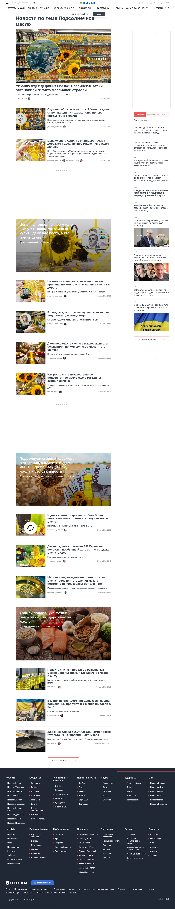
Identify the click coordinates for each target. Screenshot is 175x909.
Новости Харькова (15, 787)
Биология (107, 791)
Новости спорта (86, 777)
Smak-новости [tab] (153, 114)
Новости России (157, 791)
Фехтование (84, 804)
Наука (104, 777)
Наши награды (135, 889)
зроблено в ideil (163, 899)
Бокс (81, 787)
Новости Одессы (14, 796)
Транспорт (59, 790)
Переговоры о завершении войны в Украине (28, 8)
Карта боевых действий (37, 835)
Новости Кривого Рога (14, 809)
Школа (34, 804)
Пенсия (129, 829)
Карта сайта (27, 893)
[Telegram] (147, 3)
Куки (86, 14)
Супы (152, 843)
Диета (129, 791)
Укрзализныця (61, 807)
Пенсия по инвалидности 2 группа (133, 841)
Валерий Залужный (87, 851)
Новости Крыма (14, 819)
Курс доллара (61, 803)
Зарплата (35, 783)
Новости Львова (14, 800)
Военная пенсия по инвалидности (135, 848)
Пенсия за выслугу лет (134, 859)
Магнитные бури (14, 860)
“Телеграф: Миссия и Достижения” (132, 8)
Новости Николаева (16, 823)
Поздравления (13, 864)
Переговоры (36, 845)
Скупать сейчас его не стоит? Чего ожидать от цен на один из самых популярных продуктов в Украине (78, 112)
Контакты (150, 889)
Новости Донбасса (15, 815)
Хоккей (82, 796)
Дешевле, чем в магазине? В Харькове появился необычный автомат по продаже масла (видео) (78, 549)
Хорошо (99, 14)
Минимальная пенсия (136, 854)
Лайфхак (11, 855)
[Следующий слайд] (170, 8)
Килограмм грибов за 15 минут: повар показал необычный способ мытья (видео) (151, 208)
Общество (35, 777)
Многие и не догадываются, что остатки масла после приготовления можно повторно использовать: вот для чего (76, 580)
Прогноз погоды (38, 819)
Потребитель (13, 839)
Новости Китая (156, 800)
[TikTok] (161, 3)
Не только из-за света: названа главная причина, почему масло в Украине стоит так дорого (78, 284)
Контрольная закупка (64, 8)
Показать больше (59, 761)
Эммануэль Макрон (87, 847)
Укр (167, 3)
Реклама (121, 889)
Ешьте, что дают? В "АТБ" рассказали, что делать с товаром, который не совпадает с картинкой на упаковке (151, 147)
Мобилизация (61, 829)
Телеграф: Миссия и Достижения (51, 893)
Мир (150, 777)
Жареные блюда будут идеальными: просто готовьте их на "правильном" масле (79, 733)
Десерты (154, 847)
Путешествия (13, 847)
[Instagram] (158, 3)
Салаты (153, 851)
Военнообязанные (63, 847)
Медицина (35, 800)
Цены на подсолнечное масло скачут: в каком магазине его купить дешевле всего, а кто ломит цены (46, 231)
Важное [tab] (165, 114)
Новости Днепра (14, 791)
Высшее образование (37, 809)
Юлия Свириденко (87, 872)
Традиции (107, 845)
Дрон (105, 796)
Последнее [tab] (139, 114)
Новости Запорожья (16, 804)
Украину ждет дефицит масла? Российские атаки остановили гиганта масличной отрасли (59, 88)
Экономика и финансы (60, 779)
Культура (11, 851)
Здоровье (130, 777)
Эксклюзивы (85, 8)
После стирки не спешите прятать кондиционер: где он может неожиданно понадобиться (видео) (151, 178)
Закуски (153, 855)
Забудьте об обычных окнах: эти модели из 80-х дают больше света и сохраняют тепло (151, 292)
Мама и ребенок (133, 783)
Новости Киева (14, 783)
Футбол (82, 783)
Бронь (57, 839)
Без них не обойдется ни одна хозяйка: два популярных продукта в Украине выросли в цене (79, 704)
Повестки (59, 834)
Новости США (156, 787)
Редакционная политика (64, 889)
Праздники (107, 829)
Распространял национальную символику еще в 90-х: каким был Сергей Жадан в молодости (150, 257)
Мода (9, 843)
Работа (34, 787)
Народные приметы (111, 841)
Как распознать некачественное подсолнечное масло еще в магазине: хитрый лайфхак (74, 377)
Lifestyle (10, 829)
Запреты (106, 849)
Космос (106, 787)
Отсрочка (59, 843)
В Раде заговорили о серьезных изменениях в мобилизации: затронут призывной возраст (151, 193)
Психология (131, 796)
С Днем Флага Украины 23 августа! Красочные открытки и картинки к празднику (151, 307)
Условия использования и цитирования (96, 889)
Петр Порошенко (86, 860)
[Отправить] (34, 3)
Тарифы (58, 798)
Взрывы (34, 841)
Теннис (82, 791)
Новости (10, 777)
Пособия (35, 815)
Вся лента (138, 120)
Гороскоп (11, 834)
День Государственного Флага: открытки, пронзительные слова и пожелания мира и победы (150, 130)
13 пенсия (130, 834)
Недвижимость (61, 794)
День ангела (108, 853)
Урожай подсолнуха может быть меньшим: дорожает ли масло (45, 617)
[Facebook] (139, 3)
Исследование (132, 800)
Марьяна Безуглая (87, 868)
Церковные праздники (108, 835)
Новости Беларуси (158, 804)
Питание (130, 787)
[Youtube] (151, 3)
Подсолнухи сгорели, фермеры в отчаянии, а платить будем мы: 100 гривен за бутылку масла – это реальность (47, 465)
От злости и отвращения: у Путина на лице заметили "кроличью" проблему (151, 223)
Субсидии (35, 796)
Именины (107, 858)
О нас (8, 889)
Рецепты (153, 829)
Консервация (156, 839)
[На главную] (87, 3)
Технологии (108, 783)
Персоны (82, 829)
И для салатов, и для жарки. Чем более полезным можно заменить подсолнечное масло (77, 518)
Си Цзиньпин (84, 843)
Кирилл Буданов (86, 855)
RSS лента (74, 893)
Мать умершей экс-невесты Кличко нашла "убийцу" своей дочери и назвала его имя (151, 163)
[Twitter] (154, 2)
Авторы (159, 8)
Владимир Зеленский (88, 834)
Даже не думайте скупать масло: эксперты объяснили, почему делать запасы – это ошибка (77, 346)
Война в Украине (39, 829)
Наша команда (12, 893)
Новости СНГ (156, 796)
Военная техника (38, 858)
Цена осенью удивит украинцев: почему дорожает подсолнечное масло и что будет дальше (78, 143)
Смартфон (107, 800)
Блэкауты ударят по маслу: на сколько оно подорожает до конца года (78, 314)
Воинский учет (61, 851)
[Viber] (143, 3)
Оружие (34, 849)
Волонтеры (36, 853)
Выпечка (154, 834)
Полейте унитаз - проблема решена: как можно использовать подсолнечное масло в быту (78, 673)
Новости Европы (157, 783)
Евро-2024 (83, 800)
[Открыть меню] (7, 3)
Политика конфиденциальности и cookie (32, 889)
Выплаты (35, 791)
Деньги (58, 786)
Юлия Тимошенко (86, 864)
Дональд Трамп (85, 839)
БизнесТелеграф (103, 8)
